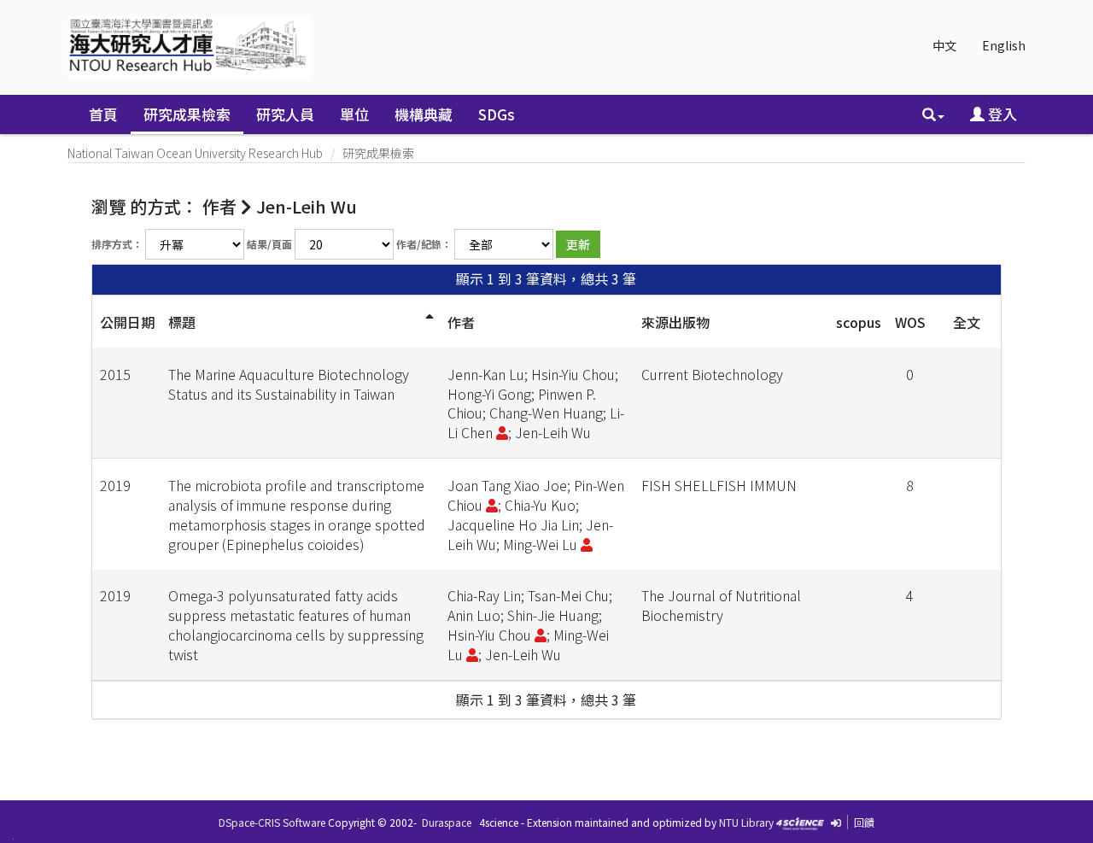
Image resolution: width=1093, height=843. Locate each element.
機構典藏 (424, 114)
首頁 (103, 114)
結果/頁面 (269, 244)
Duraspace (446, 822)
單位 (354, 114)
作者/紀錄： (424, 244)
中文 (944, 45)
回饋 (864, 822)
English (1004, 45)
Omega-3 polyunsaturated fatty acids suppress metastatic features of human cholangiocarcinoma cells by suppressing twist (296, 624)
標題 (182, 322)
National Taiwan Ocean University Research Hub (195, 152)
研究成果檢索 (187, 114)
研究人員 (285, 114)
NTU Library (746, 822)
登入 (1001, 114)
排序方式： (117, 244)
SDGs (496, 114)
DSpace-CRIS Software (272, 822)
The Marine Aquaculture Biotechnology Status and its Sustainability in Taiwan (288, 384)
